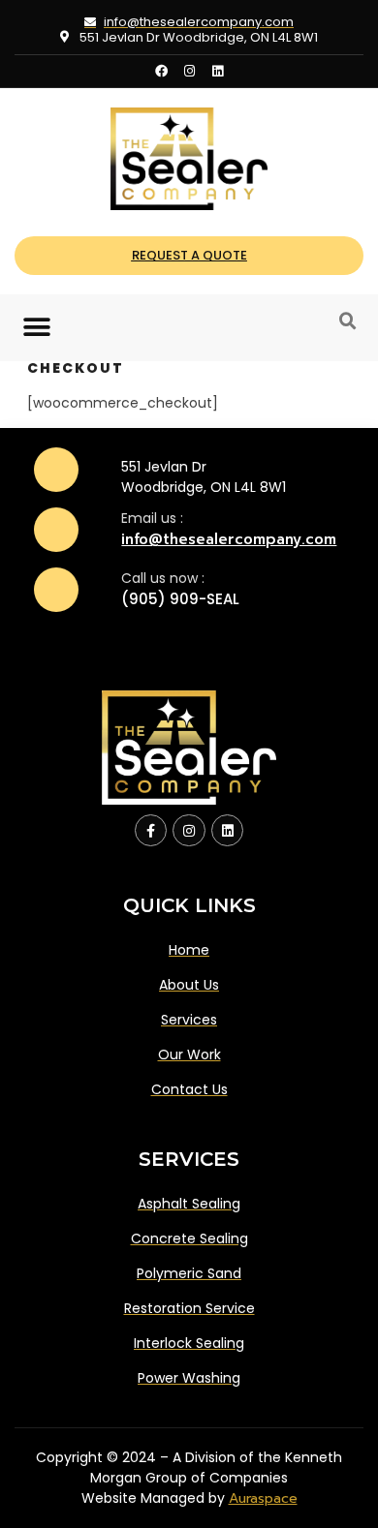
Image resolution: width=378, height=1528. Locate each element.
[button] (36, 328)
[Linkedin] (217, 71)
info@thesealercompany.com (228, 539)
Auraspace (263, 1498)
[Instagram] (189, 71)
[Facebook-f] (151, 830)
